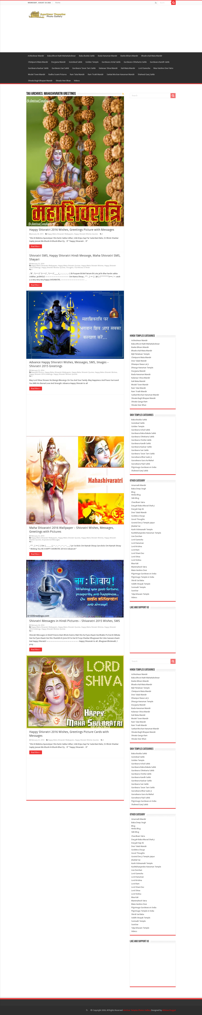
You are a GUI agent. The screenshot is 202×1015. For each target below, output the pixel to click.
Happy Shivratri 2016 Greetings (41, 374)
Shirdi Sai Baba (137, 580)
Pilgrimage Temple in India (142, 577)
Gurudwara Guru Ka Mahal (142, 460)
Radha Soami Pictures (58, 74)
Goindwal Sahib (75, 62)
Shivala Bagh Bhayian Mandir (40, 81)
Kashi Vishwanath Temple (142, 529)
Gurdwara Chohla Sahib (141, 440)
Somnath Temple (138, 587)
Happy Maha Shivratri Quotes (69, 266)
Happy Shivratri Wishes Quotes (86, 234)
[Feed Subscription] (123, 94)
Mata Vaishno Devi (139, 570)
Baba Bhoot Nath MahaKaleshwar (61, 56)
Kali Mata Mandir (128, 68)
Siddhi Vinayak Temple (140, 584)
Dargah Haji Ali (137, 509)
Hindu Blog (136, 495)
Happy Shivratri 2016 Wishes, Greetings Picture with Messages (71, 229)
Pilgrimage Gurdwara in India (143, 467)
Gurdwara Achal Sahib (111, 62)
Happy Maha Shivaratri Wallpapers (60, 234)
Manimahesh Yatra (139, 567)
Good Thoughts (138, 519)
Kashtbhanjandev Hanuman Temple (146, 533)
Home (57, 3)
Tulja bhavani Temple (140, 594)
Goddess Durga (138, 516)
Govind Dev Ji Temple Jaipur (143, 523)
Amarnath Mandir (138, 485)
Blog (133, 492)
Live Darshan (136, 536)
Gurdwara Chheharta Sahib (135, 62)
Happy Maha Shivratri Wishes (92, 266)
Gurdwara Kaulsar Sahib (38, 68)
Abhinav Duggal (169, 1010)
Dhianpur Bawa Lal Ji (140, 364)
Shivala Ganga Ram (139, 402)
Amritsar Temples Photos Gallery (137, 1010)
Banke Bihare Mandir (129, 56)
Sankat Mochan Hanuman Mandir (121, 74)
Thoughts (69, 268)
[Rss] (156, 3)
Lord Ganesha (144, 68)
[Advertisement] (119, 28)
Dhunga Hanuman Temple (142, 368)
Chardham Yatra (138, 502)
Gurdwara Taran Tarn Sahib (84, 68)
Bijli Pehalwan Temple (140, 354)
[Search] (173, 2)
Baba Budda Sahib (87, 56)
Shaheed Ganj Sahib (146, 74)
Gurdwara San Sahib (60, 68)
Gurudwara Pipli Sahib (140, 464)
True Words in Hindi (82, 268)
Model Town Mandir (36, 74)
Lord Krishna (136, 546)
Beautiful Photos (37, 372)
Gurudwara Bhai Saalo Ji (141, 457)
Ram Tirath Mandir (96, 74)
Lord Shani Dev (137, 553)
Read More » (35, 246)
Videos (77, 81)
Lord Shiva (135, 557)
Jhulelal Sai (135, 526)
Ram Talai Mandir (77, 74)
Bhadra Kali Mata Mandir (151, 56)
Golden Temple (91, 62)
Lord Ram (135, 550)
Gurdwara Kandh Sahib (159, 62)
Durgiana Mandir (58, 62)
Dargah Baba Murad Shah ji (143, 506)
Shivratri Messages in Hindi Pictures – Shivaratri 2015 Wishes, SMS (74, 621)
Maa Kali (134, 563)
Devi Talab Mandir (139, 361)
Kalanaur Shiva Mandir (108, 68)
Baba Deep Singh (138, 489)
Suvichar (134, 591)
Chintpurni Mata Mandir (38, 62)
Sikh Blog (135, 498)
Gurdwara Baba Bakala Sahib (143, 433)
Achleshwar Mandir (36, 56)
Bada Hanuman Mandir (107, 56)
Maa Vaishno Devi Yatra (163, 68)
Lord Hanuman (137, 543)
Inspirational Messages (51, 540)
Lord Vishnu (136, 560)
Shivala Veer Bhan (63, 81)
